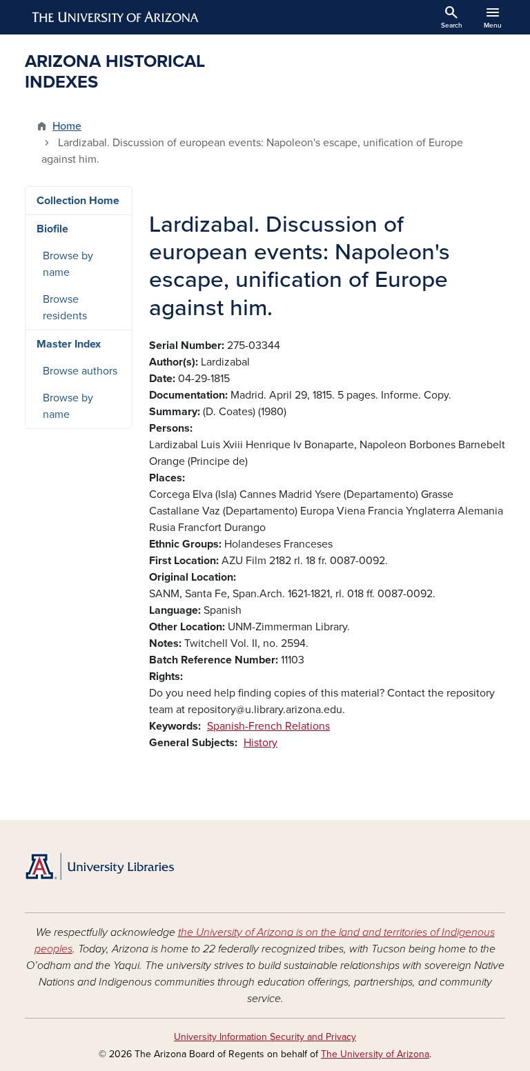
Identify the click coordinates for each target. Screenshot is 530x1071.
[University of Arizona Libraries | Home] (99, 866)
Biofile (52, 229)
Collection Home (78, 201)
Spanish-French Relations (268, 726)
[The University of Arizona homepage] (116, 17)
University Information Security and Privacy (265, 1037)
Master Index (69, 344)
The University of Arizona (375, 1054)
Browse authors (80, 371)
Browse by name (68, 264)
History (260, 743)
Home (66, 126)
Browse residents (65, 307)
